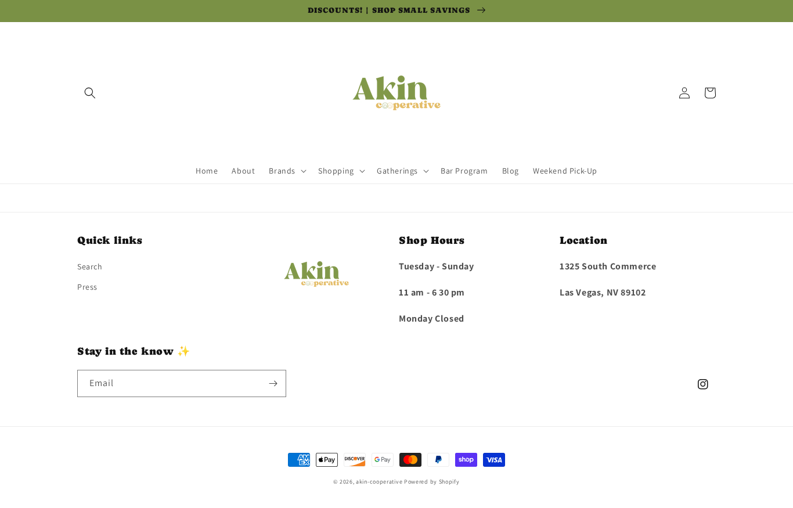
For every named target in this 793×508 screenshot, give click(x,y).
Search (90, 266)
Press (87, 287)
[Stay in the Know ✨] (273, 383)
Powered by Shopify (432, 481)
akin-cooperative (379, 481)
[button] (90, 93)
